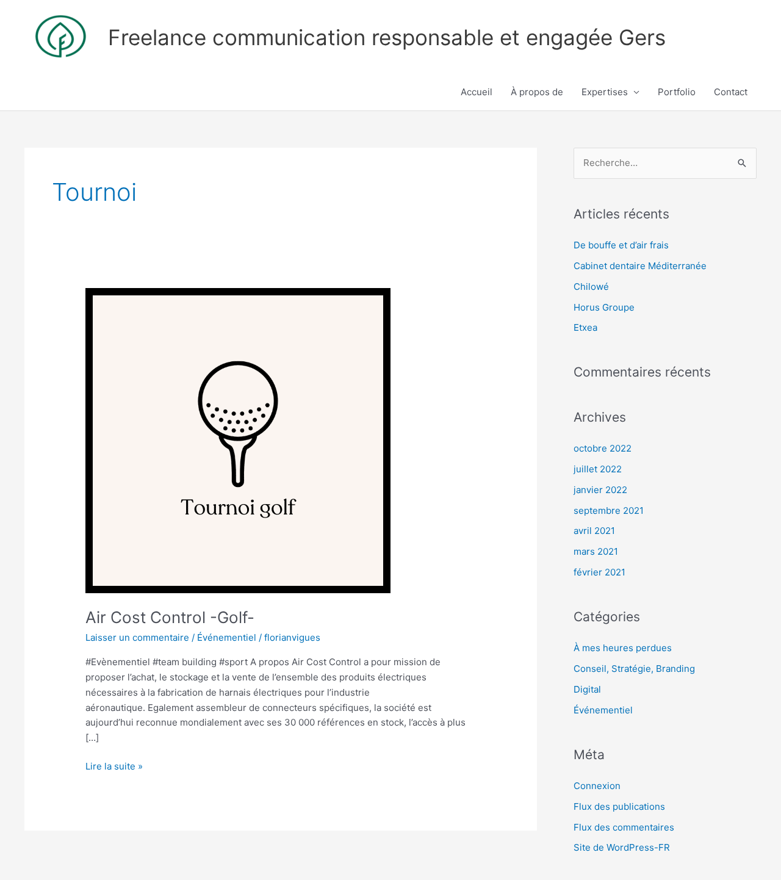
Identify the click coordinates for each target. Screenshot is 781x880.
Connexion (597, 786)
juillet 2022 (598, 469)
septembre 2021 (609, 510)
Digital (587, 689)
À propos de (537, 92)
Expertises (604, 92)
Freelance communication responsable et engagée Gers (387, 37)
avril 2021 (594, 530)
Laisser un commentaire (137, 637)
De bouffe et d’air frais (621, 245)
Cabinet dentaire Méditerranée (640, 266)
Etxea (585, 327)
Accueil (476, 92)
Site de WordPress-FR (622, 847)
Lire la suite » (114, 765)
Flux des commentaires (624, 827)
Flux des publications (619, 806)
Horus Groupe (604, 307)
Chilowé (591, 286)
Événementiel (226, 637)
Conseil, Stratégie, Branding (634, 668)
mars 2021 (596, 551)
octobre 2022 (603, 448)
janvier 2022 (600, 490)
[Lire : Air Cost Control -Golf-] (237, 439)
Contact (730, 92)
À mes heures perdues (623, 648)
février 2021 (599, 572)
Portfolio (677, 92)
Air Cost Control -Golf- (169, 617)
